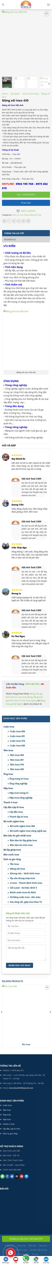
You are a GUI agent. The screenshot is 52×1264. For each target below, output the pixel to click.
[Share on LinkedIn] (28, 221)
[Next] (45, 42)
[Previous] (6, 42)
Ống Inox (8, 774)
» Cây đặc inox (15, 811)
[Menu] (48, 4)
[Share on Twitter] (14, 221)
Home (5, 93)
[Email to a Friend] (19, 221)
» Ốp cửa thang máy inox (21, 878)
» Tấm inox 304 (16, 755)
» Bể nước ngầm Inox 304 (21, 826)
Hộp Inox (8, 788)
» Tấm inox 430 (16, 769)
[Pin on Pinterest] (23, 221)
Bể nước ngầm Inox (13, 821)
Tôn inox (26, 1044)
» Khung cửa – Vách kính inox (24, 873)
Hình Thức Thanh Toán (13, 1160)
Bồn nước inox (11, 854)
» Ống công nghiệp (17, 783)
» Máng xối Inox (16, 868)
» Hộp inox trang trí (18, 793)
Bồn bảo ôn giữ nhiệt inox (17, 835)
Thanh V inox (10, 802)
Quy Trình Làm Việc (11, 1151)
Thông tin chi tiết (14, 233)
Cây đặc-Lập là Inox (13, 807)
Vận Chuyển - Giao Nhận (14, 1165)
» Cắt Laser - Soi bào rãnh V (22, 887)
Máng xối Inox (35, 215)
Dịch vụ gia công (12, 859)
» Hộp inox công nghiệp (20, 797)
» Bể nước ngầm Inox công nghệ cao (27, 830)
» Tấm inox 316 (16, 764)
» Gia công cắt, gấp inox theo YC (25, 901)
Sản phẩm (15, 93)
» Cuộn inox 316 (16, 740)
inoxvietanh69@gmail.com (21, 1088)
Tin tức (35, 1254)
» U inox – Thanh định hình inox (25, 882)
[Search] (3, 4)
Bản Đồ (36, 1262)
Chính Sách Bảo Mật (12, 1169)
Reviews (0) (10, 239)
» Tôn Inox (13, 864)
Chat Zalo (46, 1262)
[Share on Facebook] (9, 221)
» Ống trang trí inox (18, 778)
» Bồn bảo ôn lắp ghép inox (22, 840)
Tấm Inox (8, 750)
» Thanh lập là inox (18, 816)
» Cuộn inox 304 (16, 731)
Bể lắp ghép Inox (12, 849)
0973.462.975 (32, 684)
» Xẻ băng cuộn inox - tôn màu (24, 897)
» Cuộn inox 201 (16, 736)
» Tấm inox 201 (16, 759)
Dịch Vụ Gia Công (31, 93)
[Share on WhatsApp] (4, 221)
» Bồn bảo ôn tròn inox (20, 845)
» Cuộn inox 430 (16, 745)
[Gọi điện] (26, 1258)
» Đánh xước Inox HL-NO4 (22, 892)
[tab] (26, 233)
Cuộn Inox (8, 726)
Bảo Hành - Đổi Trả (11, 1155)
